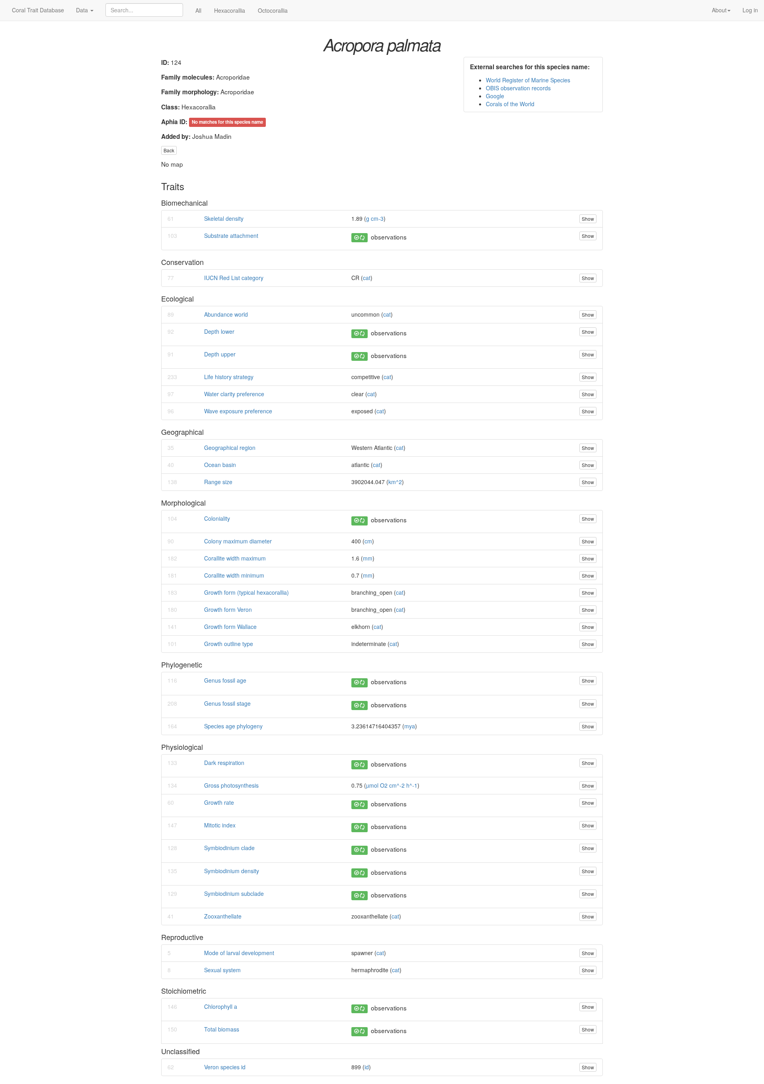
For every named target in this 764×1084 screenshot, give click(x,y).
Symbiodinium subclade (234, 893)
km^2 (395, 482)
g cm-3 (375, 218)
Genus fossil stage (227, 703)
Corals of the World (510, 104)
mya (409, 726)
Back (169, 150)
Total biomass (221, 1029)
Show (588, 218)
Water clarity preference (234, 394)
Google (495, 96)
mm (367, 558)
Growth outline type (228, 644)
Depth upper (220, 354)
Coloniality (217, 518)
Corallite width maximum (235, 558)
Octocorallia (273, 10)
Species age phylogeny (233, 726)
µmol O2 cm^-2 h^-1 (391, 785)
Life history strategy (228, 377)
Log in (750, 10)
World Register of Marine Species (528, 80)
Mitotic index (220, 825)
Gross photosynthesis (231, 785)
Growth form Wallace (230, 627)
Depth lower (219, 331)
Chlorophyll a (220, 1006)
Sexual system (222, 970)
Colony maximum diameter (238, 541)
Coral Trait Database (38, 10)
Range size (218, 482)
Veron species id (225, 1067)
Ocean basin (220, 465)
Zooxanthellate (223, 916)
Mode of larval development (239, 953)
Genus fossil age (225, 680)
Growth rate (219, 802)
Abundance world (226, 314)
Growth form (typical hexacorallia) (246, 592)
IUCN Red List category (233, 278)
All (198, 10)
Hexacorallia (229, 10)
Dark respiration (224, 763)
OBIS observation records (518, 88)
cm (368, 541)
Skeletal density (224, 218)
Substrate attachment (231, 235)
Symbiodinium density (231, 871)
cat (366, 278)
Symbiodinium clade (229, 848)
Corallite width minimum (234, 575)
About (719, 10)
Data (83, 10)
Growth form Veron (228, 609)
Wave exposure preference (238, 411)
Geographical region (229, 448)
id (366, 1067)
